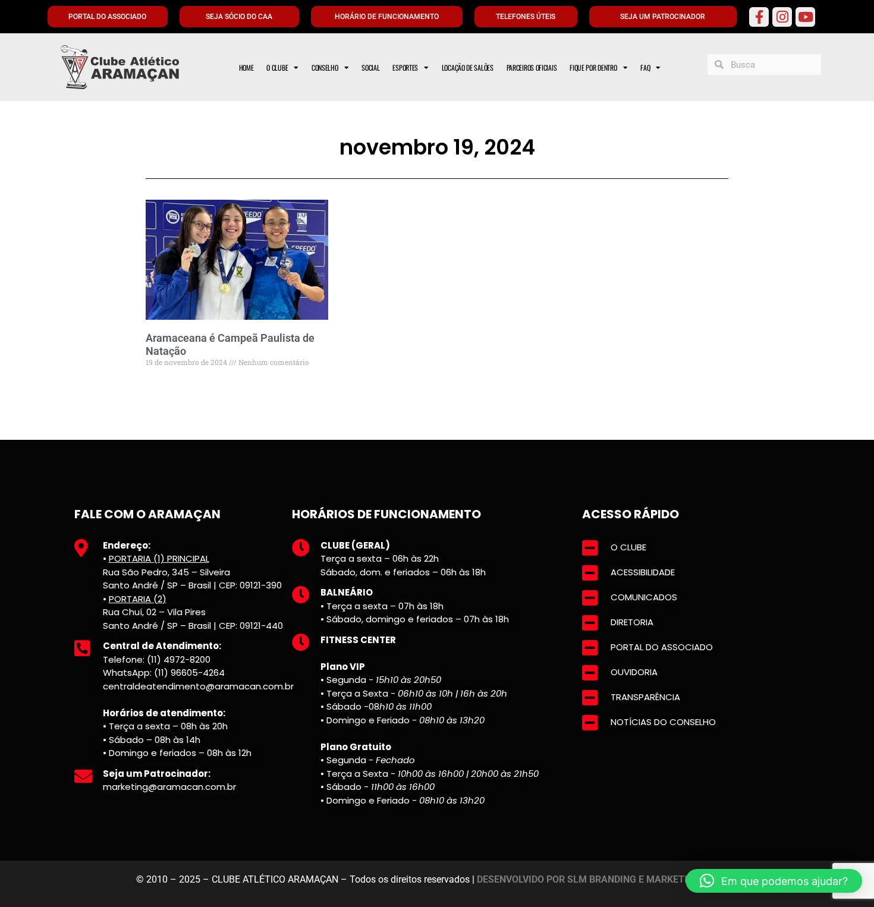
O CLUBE (277, 67)
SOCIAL (370, 67)
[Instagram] (782, 17)
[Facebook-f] (759, 17)
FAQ (645, 67)
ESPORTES (405, 67)
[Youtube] (805, 17)
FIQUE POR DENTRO (593, 67)
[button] (774, 881)
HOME (246, 67)
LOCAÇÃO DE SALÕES (467, 67)
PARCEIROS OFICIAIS (532, 67)
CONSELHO (325, 67)
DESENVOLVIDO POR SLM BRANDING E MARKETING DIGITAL (607, 879)
